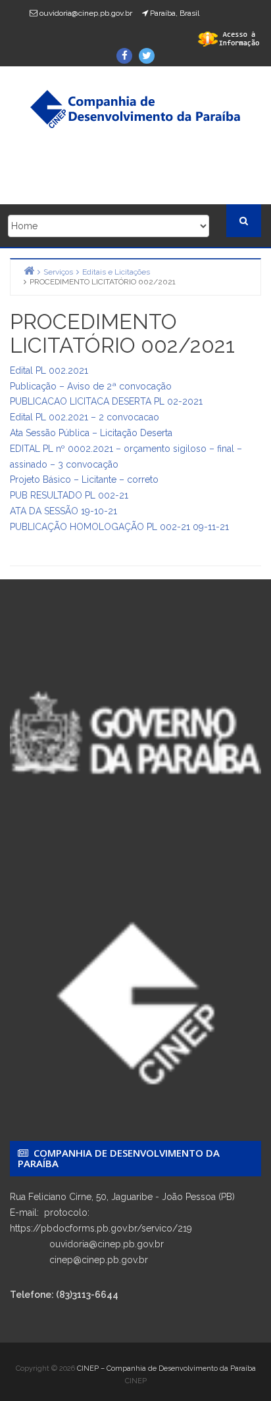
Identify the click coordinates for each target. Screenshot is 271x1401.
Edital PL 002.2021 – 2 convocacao (84, 417)
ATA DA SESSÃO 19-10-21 (63, 511)
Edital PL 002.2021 (49, 370)
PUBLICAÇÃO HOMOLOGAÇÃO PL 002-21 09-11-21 (119, 527)
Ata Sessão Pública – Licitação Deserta (91, 433)
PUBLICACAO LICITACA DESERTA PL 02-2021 (106, 401)
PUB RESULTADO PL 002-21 (69, 495)
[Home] (29, 270)
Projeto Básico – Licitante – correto (84, 479)
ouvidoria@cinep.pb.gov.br (85, 13)
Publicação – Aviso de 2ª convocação (91, 386)
